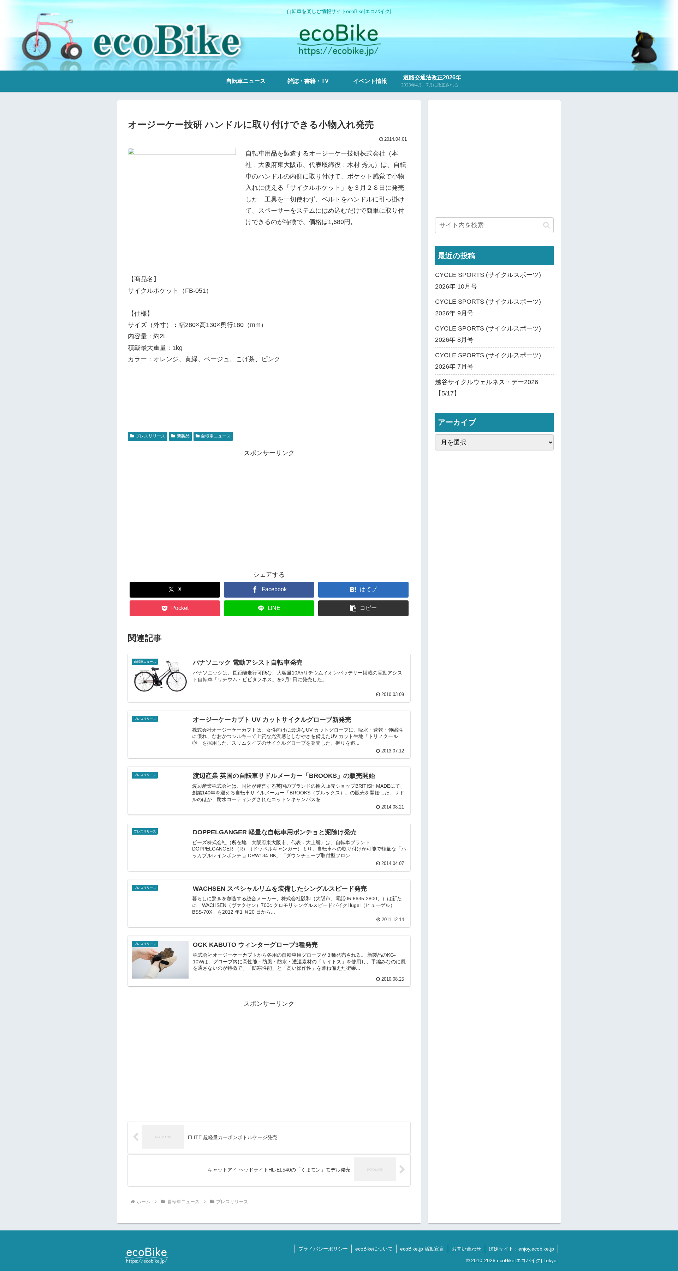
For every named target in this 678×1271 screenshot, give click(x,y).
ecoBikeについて (374, 1249)
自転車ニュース (216, 436)
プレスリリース (150, 436)
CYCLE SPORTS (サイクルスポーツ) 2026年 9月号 (488, 307)
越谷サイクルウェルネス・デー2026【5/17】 (486, 388)
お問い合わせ (466, 1249)
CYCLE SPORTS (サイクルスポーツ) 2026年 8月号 (488, 334)
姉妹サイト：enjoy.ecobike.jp (521, 1249)
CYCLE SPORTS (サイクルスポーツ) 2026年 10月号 (488, 280)
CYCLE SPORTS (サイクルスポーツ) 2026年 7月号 (488, 361)
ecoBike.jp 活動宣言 (422, 1249)
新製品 (183, 436)
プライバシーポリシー (323, 1249)
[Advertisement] (269, 508)
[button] (363, 608)
